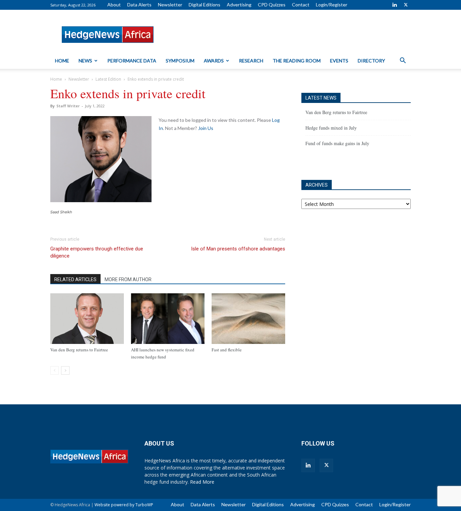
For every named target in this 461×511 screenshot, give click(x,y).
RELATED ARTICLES (75, 279)
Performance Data (131, 60)
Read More (202, 482)
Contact (300, 4)
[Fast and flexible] (248, 318)
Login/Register (331, 4)
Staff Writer (68, 105)
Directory (371, 60)
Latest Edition (108, 79)
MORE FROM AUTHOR (128, 279)
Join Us (205, 128)
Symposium (180, 60)
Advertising (239, 4)
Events (339, 60)
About (114, 4)
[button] (403, 61)
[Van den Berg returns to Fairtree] (87, 318)
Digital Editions (204, 4)
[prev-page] (54, 370)
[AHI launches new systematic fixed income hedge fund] (168, 318)
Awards (214, 60)
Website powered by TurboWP (123, 505)
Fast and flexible (227, 350)
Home (62, 60)
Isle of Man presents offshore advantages (238, 249)
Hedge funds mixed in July (331, 128)
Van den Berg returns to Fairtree (79, 350)
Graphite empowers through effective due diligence (96, 252)
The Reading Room (297, 60)
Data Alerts (139, 4)
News (85, 60)
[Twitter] (406, 4)
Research (251, 60)
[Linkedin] (394, 4)
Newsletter (170, 4)
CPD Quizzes (272, 4)
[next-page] (65, 370)
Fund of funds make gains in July (337, 143)
